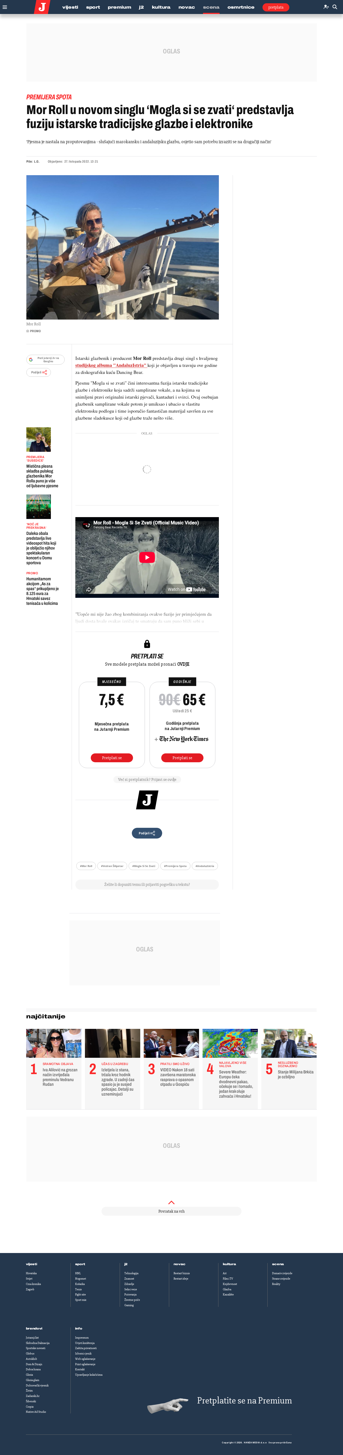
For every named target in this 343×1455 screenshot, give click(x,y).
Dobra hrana (33, 1369)
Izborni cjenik (83, 1353)
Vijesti (70, 7)
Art (225, 1273)
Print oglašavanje (85, 1364)
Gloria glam (32, 1380)
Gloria (29, 1375)
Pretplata (276, 7)
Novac (186, 7)
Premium (119, 7)
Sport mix (80, 1300)
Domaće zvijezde (282, 1273)
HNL (78, 1273)
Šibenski (31, 1401)
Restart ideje (181, 1279)
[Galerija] (122, 247)
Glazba (227, 1289)
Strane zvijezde (281, 1279)
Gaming (129, 1305)
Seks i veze (130, 1289)
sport (80, 1264)
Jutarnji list (32, 1338)
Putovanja (130, 1294)
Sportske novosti (35, 1348)
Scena (211, 7)
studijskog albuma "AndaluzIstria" (111, 365)
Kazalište (228, 1294)
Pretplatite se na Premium (244, 1400)
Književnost (230, 1284)
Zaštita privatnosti (86, 1348)
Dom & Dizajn (34, 1364)
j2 (126, 1264)
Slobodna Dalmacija (37, 1343)
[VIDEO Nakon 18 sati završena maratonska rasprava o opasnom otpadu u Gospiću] (171, 1044)
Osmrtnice (241, 7)
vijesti (31, 1264)
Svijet (29, 1279)
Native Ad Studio (36, 1412)
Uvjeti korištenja (84, 1343)
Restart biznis (182, 1273)
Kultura (161, 7)
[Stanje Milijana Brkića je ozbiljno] (289, 1044)
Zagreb (30, 1289)
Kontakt (80, 1369)
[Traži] (334, 7)
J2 (141, 7)
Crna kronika (33, 1284)
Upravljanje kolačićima (88, 1375)
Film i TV (228, 1279)
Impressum (82, 1338)
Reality (276, 1284)
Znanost (129, 1279)
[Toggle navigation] (3, 6)
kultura (229, 1264)
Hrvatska (31, 1273)
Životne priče (132, 1300)
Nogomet (80, 1279)
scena (278, 1264)
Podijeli (36, 372)
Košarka (80, 1284)
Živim (29, 1390)
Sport (93, 7)
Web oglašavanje (85, 1359)
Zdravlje (129, 1284)
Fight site (80, 1294)
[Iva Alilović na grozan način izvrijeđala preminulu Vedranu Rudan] (53, 1044)
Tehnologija (131, 1273)
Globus (30, 1353)
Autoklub (31, 1359)
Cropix (30, 1407)
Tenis (78, 1289)
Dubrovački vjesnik (37, 1385)
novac (180, 1264)
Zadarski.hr (32, 1396)
